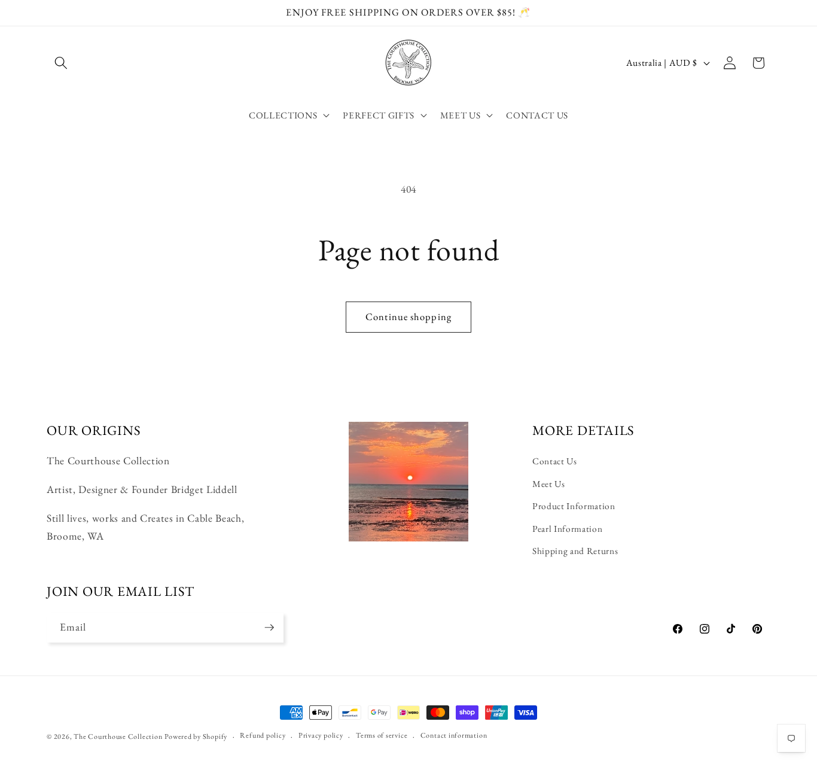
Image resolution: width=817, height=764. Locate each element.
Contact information (453, 735)
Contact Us (554, 461)
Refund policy (262, 735)
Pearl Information (567, 528)
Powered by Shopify (195, 736)
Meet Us (548, 483)
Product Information (573, 506)
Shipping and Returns (575, 550)
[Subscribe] (269, 628)
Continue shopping (408, 316)
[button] (61, 62)
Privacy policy (320, 735)
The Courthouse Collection (118, 736)
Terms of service (381, 735)
